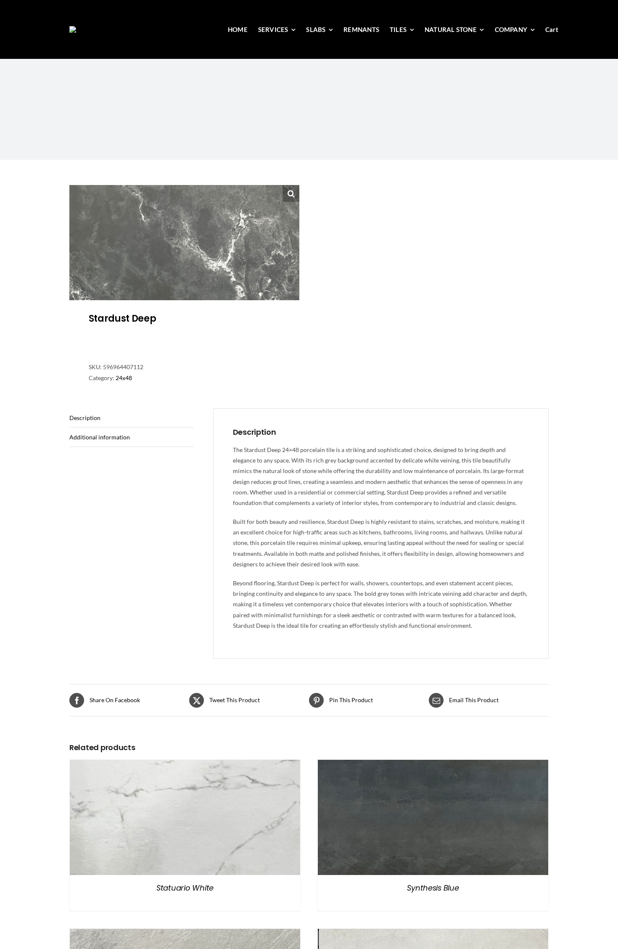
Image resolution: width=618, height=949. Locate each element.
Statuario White (185, 888)
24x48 (124, 377)
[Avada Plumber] (112, 28)
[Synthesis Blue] (433, 765)
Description (84, 417)
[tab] (131, 418)
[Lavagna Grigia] (185, 934)
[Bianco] (433, 934)
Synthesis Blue (433, 888)
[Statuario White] (185, 765)
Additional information (99, 437)
